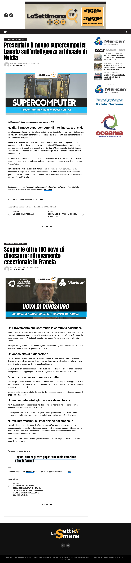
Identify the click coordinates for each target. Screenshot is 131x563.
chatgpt (22, 207)
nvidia (47, 207)
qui (69, 472)
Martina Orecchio (19, 65)
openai (53, 207)
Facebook (30, 472)
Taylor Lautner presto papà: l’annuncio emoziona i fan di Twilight (45, 459)
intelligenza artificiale (35, 207)
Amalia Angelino (19, 270)
